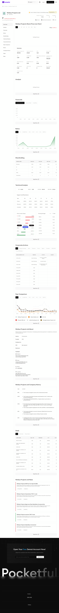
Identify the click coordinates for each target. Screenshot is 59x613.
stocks (6, 6)
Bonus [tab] (38, 248)
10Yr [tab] (31, 27)
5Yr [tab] (29, 27)
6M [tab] (24, 27)
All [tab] (16, 248)
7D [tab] (19, 27)
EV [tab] (20, 132)
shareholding (5, 36)
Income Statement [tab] (20, 102)
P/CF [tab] (33, 132)
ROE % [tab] (44, 132)
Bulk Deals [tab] (21, 433)
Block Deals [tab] (27, 433)
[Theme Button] (39, 2)
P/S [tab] (40, 132)
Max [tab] (35, 27)
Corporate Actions (7, 41)
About (4, 47)
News (4, 56)
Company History (6, 50)
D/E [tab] (17, 132)
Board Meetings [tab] (19, 251)
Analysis (5, 27)
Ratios (4, 33)
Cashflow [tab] (35, 102)
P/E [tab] (37, 132)
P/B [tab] (29, 132)
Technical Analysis (6, 38)
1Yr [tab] (26, 27)
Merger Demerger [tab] (22, 248)
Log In (43, 2)
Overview (5, 24)
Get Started (40, 557)
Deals (4, 53)
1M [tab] (21, 27)
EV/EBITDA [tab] (25, 132)
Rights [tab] (43, 248)
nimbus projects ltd (13, 6)
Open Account (50, 2)
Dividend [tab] (48, 248)
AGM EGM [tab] (54, 248)
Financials (5, 30)
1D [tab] (16, 27)
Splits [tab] (29, 248)
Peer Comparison (6, 44)
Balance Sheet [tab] (28, 102)
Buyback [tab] (33, 248)
